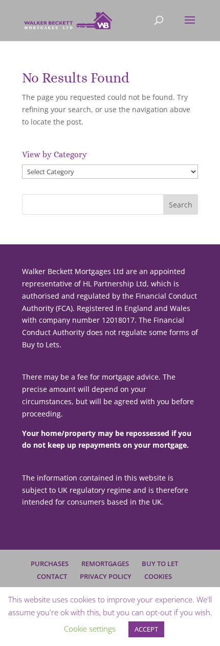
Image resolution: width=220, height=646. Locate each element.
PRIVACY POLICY (105, 576)
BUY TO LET (160, 563)
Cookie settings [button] (90, 628)
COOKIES (158, 576)
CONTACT (52, 576)
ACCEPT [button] (146, 629)
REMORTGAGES (105, 563)
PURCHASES (50, 563)
